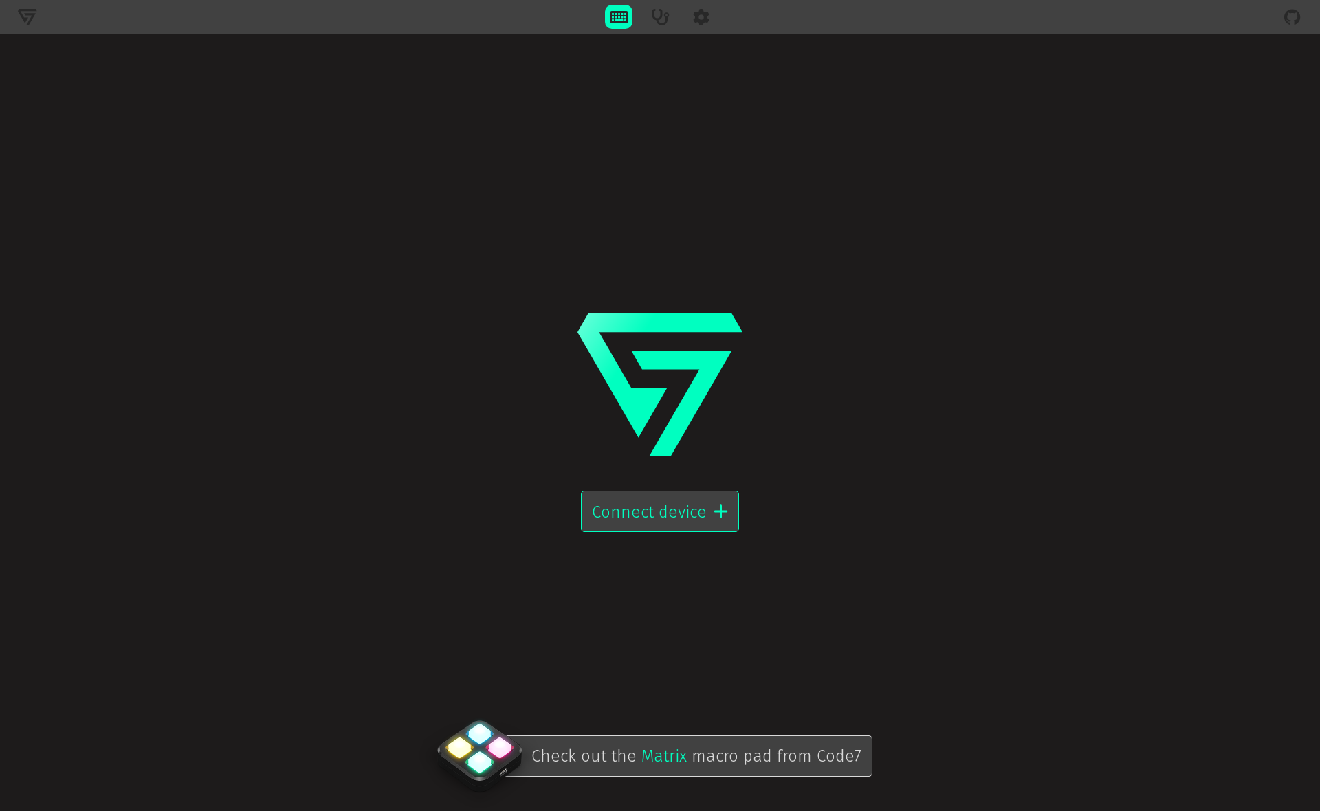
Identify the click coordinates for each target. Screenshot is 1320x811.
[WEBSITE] (27, 17)
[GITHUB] (1292, 17)
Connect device (649, 512)
